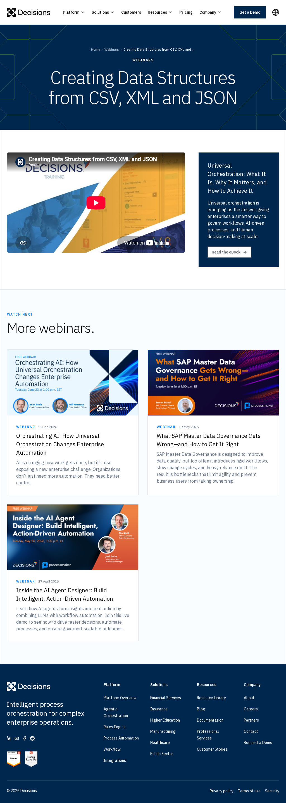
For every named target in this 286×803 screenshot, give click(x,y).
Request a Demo (258, 742)
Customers (131, 12)
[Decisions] (29, 12)
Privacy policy (221, 790)
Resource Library (211, 697)
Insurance (159, 709)
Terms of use (249, 790)
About (249, 697)
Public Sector (161, 753)
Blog (201, 709)
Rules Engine (115, 726)
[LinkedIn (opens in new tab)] (9, 738)
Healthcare (160, 742)
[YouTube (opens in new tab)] (17, 738)
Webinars (111, 49)
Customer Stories (212, 749)
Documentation (210, 720)
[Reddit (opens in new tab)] (32, 738)
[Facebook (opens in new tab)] (24, 738)
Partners (251, 720)
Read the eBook (226, 252)
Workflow (112, 749)
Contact (251, 731)
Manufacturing (163, 731)
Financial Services (165, 697)
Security (272, 790)
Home (95, 49)
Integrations (115, 760)
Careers (251, 709)
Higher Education (165, 720)
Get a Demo (249, 12)
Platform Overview (120, 697)
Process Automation (121, 738)
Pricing (186, 12)
